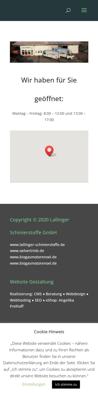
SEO (38, 300)
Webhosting (20, 300)
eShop (51, 300)
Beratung (54, 293)
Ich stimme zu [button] (66, 384)
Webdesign (75, 293)
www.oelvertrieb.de (27, 250)
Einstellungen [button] (33, 384)
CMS (38, 293)
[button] (51, 151)
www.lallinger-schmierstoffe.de (37, 244)
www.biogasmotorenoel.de (33, 256)
